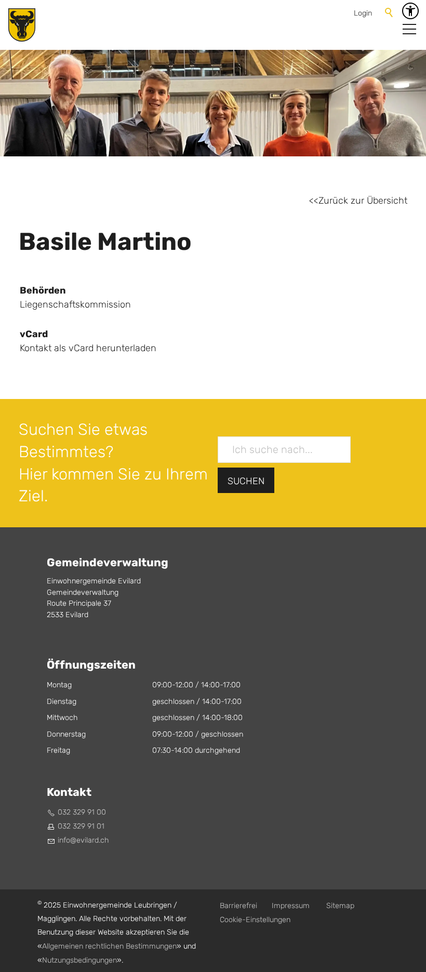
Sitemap (340, 905)
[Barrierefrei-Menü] (410, 11)
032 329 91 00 (82, 812)
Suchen (246, 481)
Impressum (291, 905)
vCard (34, 334)
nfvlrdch (84, 840)
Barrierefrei (238, 905)
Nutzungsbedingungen (79, 960)
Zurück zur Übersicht (362, 200)
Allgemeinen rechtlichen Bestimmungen (109, 946)
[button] (409, 29)
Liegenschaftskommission (75, 304)
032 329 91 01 (81, 826)
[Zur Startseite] (21, 25)
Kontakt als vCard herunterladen (88, 348)
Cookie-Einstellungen (255, 919)
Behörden (43, 290)
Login (363, 13)
